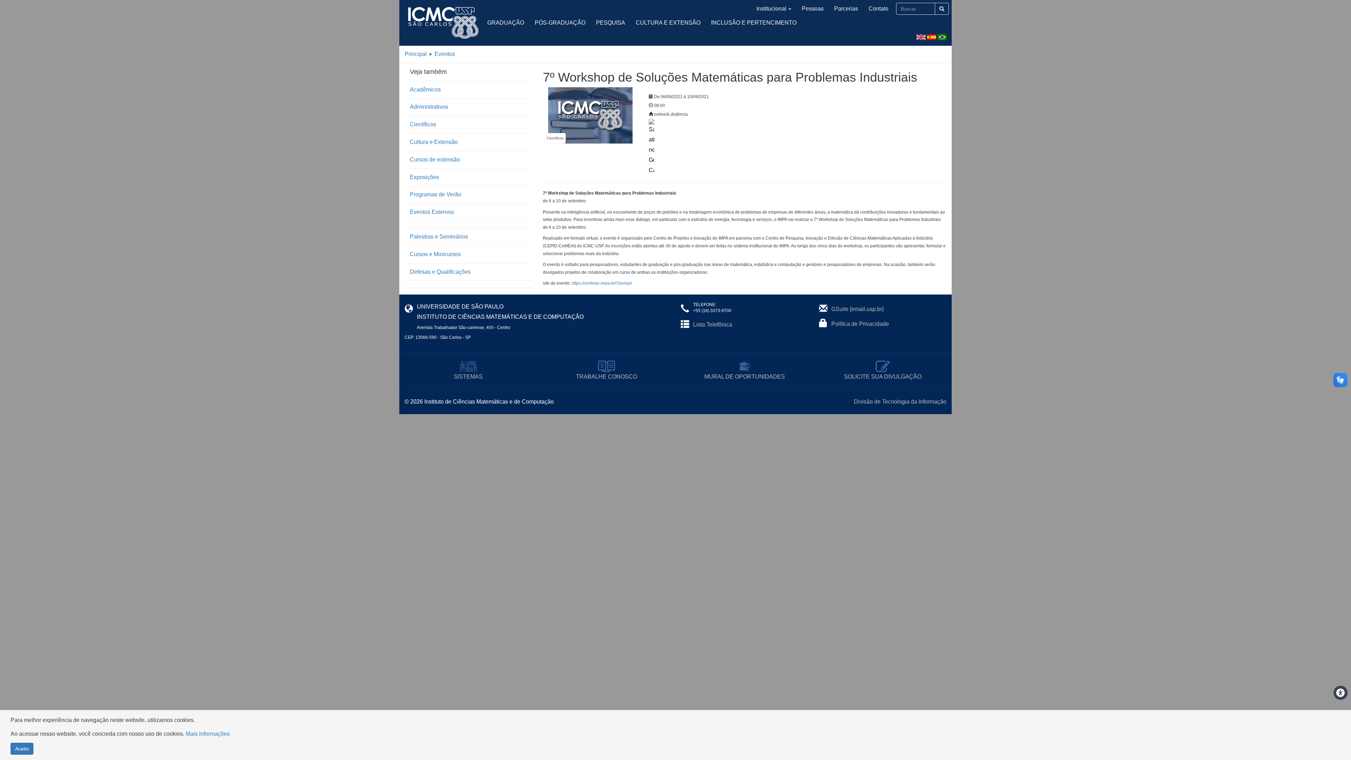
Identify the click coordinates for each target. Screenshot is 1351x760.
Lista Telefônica (712, 325)
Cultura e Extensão (668, 23)
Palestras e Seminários (439, 237)
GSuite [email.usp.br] (857, 309)
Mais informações (208, 734)
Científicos (423, 124)
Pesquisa (610, 23)
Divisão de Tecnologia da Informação (900, 402)
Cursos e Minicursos (435, 254)
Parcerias (846, 9)
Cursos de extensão (435, 160)
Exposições (424, 177)
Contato (878, 9)
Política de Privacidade (860, 324)
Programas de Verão (435, 194)
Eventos (445, 54)
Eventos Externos (432, 212)
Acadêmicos (425, 90)
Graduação (505, 23)
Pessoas (813, 9)
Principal (416, 54)
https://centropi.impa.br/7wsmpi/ (602, 283)
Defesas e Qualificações (440, 272)
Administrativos (429, 107)
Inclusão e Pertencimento (754, 23)
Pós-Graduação (560, 23)
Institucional (771, 9)
